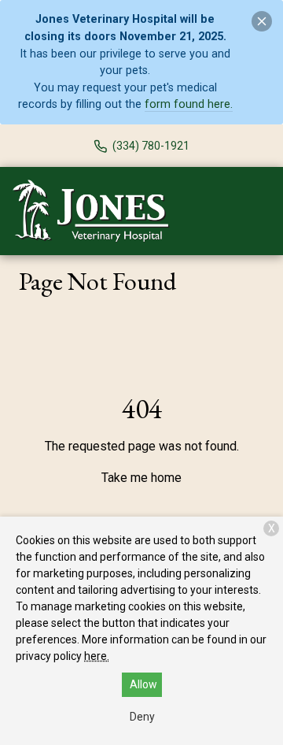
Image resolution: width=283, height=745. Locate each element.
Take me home (141, 477)
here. (96, 656)
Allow (143, 684)
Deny (142, 716)
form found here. (189, 104)
